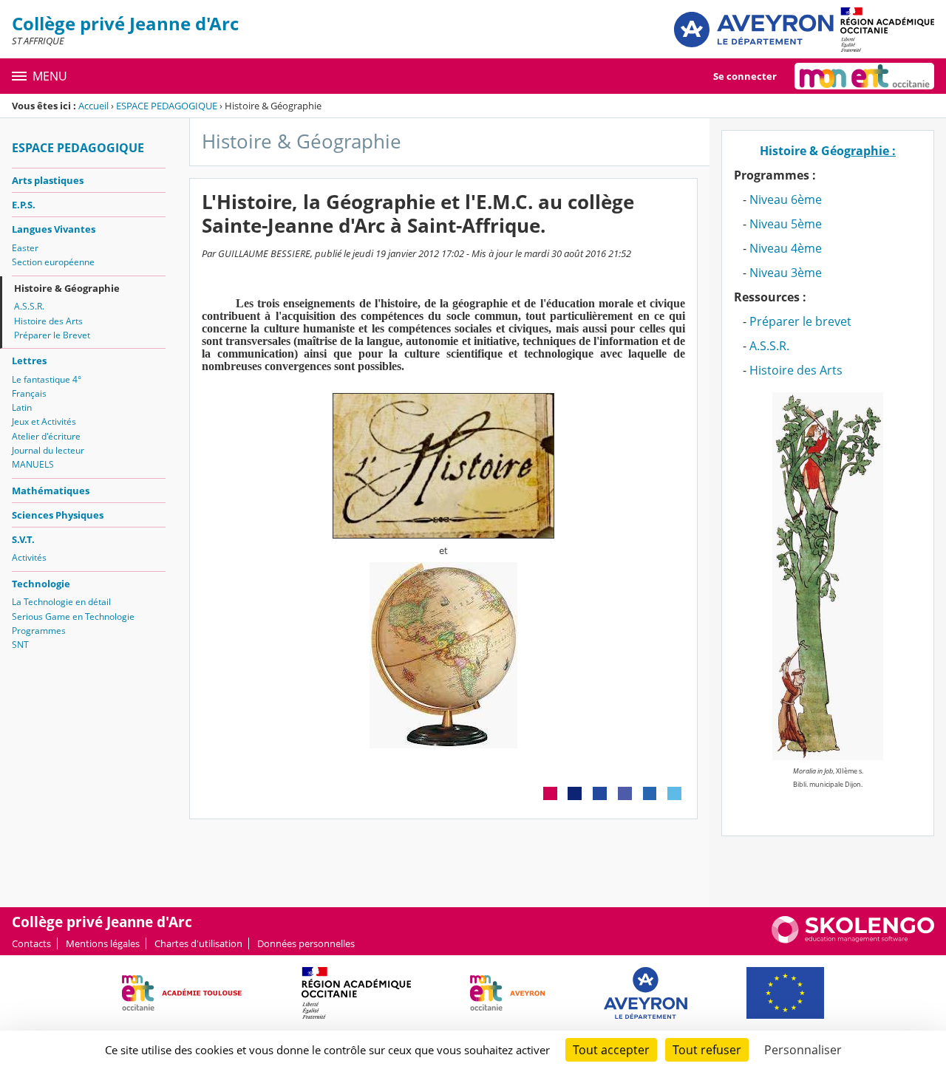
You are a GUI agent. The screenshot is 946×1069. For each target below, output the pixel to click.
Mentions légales (103, 943)
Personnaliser (803, 1050)
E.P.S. (23, 204)
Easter (25, 248)
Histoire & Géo (828, 151)
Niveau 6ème (785, 199)
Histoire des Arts (48, 321)
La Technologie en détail (61, 601)
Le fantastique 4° (46, 379)
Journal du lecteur (48, 450)
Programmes (39, 630)
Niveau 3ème (785, 272)
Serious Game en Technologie (73, 616)
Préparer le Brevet (52, 335)
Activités (29, 557)
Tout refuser (707, 1050)
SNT (20, 644)
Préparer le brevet (800, 321)
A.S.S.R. (29, 306)
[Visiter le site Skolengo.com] (853, 939)
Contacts (31, 943)
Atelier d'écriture (46, 436)
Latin (22, 407)
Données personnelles (306, 943)
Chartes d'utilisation (198, 943)
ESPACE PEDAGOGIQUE (166, 105)
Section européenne (53, 262)
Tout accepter (611, 1050)
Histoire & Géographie (67, 288)
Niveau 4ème (785, 248)
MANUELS (33, 464)
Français (29, 393)
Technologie (41, 583)
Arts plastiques (48, 180)
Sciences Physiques (57, 515)
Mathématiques (50, 490)
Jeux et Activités (44, 421)
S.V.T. (23, 539)
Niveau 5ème (785, 224)
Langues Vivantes (53, 229)
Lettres (29, 360)
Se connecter (745, 76)
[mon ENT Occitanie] (864, 76)
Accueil (93, 105)
